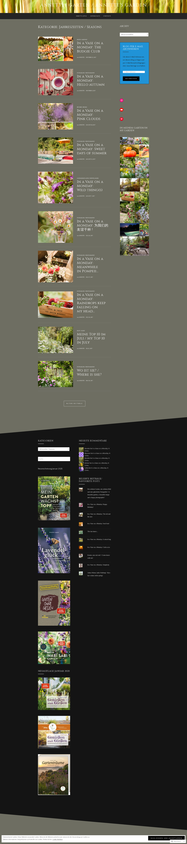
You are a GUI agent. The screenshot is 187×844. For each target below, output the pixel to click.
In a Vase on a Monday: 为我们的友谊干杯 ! (92, 225)
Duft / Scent (81, 330)
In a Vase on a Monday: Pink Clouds (90, 114)
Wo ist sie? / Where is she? (89, 372)
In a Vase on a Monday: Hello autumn (91, 80)
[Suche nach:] (54, 459)
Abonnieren (131, 78)
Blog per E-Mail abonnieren (133, 47)
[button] (123, 141)
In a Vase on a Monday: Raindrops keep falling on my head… (91, 303)
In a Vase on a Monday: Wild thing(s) (90, 186)
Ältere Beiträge (74, 403)
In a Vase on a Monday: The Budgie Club (90, 47)
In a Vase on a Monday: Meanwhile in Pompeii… (90, 265)
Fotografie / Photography (86, 73)
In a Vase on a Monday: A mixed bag (99, 539)
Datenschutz (95, 16)
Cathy (86, 468)
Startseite (107, 16)
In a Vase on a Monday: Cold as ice (98, 547)
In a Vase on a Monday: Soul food (98, 523)
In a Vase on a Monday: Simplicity (98, 565)
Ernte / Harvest (82, 39)
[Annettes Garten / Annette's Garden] (39, 16)
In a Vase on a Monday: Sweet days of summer (92, 149)
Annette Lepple (81, 16)
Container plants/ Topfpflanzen (88, 178)
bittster (87, 463)
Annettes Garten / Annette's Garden (93, 5)
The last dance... (92, 531)
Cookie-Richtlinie (57, 839)
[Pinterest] (121, 119)
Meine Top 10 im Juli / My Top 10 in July (91, 338)
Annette (81, 57)
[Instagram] (121, 100)
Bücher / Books (82, 107)
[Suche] (148, 16)
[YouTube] (121, 109)
